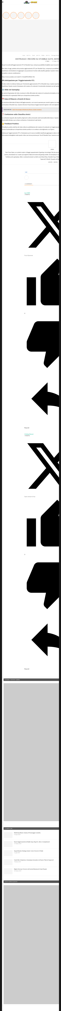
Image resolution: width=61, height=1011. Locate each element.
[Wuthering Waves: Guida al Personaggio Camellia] (8, 835)
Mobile (43, 55)
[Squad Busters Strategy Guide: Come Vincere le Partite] (8, 853)
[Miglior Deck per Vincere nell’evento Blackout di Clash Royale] (8, 871)
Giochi (33, 55)
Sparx (48, 61)
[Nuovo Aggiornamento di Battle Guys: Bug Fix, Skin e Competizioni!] (8, 844)
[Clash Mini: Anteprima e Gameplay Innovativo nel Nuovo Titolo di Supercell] (8, 862)
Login (26, 172)
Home (24, 55)
